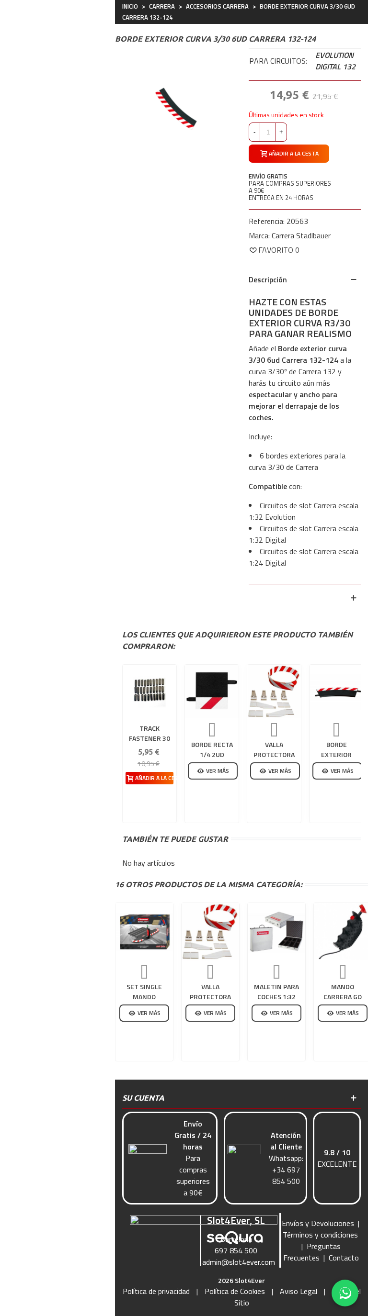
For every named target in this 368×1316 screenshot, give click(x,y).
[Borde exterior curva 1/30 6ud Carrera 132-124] (336, 691)
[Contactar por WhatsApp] (345, 1293)
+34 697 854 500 (286, 1175)
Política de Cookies (235, 1291)
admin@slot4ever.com (238, 1262)
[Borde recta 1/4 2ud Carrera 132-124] (212, 691)
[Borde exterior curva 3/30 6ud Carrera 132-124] (174, 107)
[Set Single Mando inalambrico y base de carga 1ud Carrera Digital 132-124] (144, 931)
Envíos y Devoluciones (318, 1223)
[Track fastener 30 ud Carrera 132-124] (149, 691)
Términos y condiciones (320, 1234)
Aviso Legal (298, 1291)
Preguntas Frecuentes (312, 1251)
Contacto (344, 1257)
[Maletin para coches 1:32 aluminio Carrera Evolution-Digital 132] (276, 931)
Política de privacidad (156, 1291)
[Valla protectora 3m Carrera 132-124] (274, 691)
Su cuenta (143, 1097)
